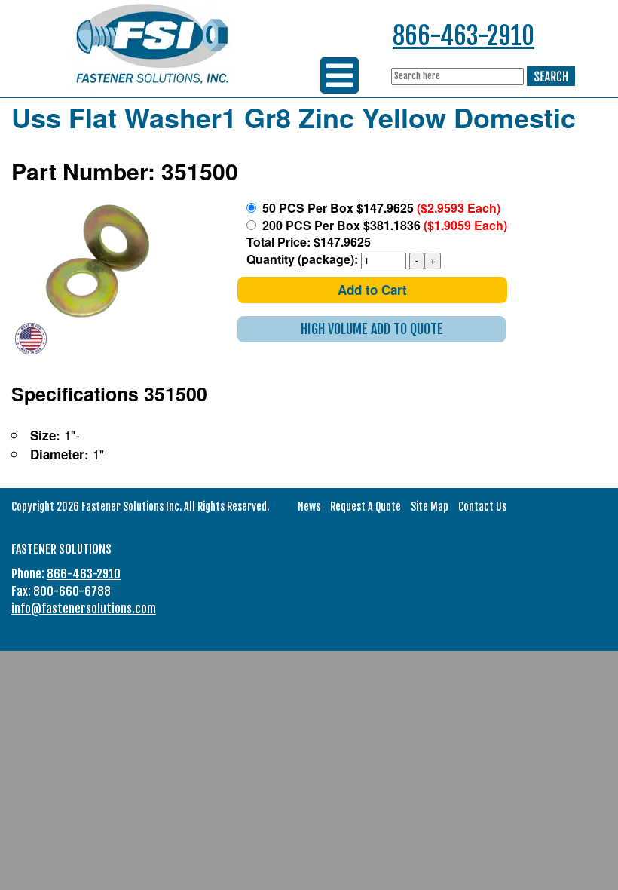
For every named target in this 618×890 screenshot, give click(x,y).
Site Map (429, 506)
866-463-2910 (463, 35)
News (309, 506)
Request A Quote (365, 506)
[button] (371, 329)
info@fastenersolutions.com (83, 608)
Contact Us (482, 506)
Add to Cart (372, 290)
